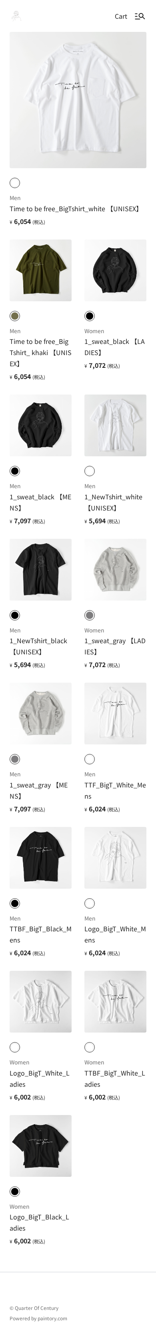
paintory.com (52, 1318)
